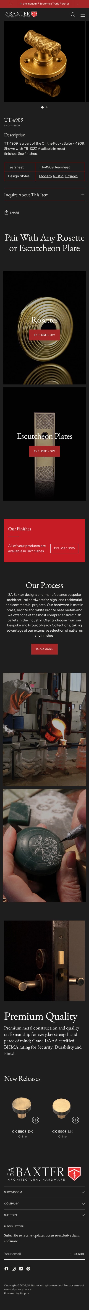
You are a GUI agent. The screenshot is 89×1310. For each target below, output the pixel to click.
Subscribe (77, 1254)
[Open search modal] (72, 14)
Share (15, 212)
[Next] (78, 4)
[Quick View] (35, 1120)
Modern (45, 176)
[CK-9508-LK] (62, 1107)
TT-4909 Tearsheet (54, 167)
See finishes (27, 153)
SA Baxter (33, 1285)
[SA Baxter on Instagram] (14, 1269)
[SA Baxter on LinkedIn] (21, 1269)
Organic (71, 176)
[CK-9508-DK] (22, 1107)
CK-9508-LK (62, 1131)
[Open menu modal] (82, 14)
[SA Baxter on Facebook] (7, 1269)
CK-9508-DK (22, 1131)
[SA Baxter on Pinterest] (28, 1269)
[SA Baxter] (21, 14)
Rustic (58, 176)
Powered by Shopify (16, 1293)
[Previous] (11, 4)
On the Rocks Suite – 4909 (63, 143)
